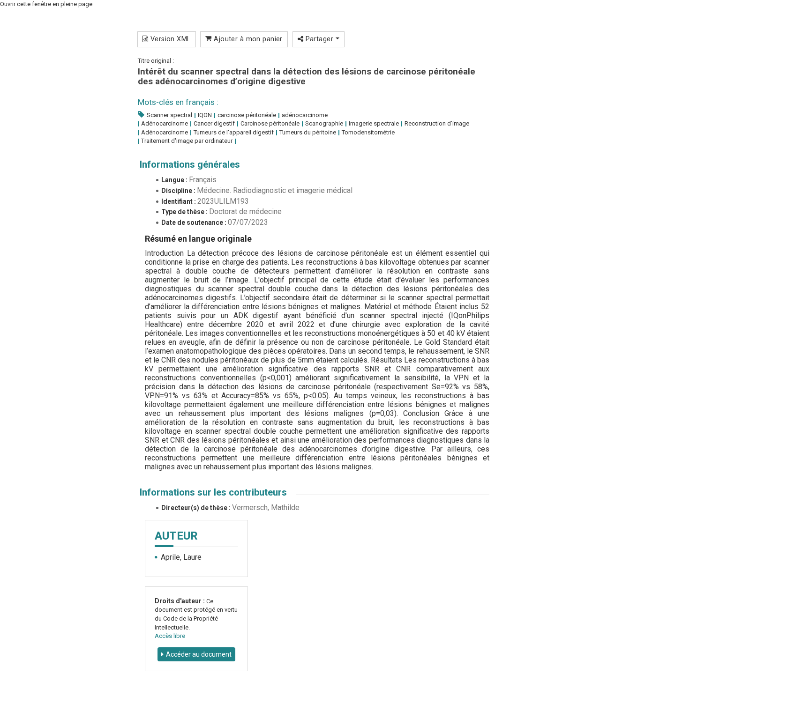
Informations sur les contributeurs (213, 492)
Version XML (169, 39)
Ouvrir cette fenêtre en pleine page (46, 4)
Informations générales (190, 164)
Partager (319, 39)
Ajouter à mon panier (247, 39)
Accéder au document (199, 654)
